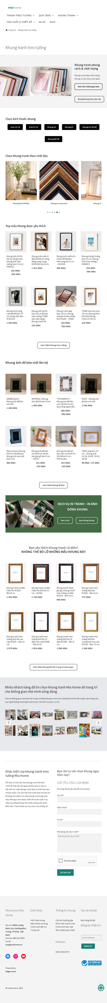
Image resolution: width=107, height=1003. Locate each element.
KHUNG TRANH (66, 15)
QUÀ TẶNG (45, 15)
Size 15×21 (33, 127)
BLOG (42, 22)
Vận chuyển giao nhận (65, 930)
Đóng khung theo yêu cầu (89, 99)
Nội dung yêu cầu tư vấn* (68, 831)
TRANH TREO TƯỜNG (19, 15)
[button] (47, 212)
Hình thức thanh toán (65, 923)
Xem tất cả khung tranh (88, 86)
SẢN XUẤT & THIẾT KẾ (19, 22)
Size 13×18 (15, 127)
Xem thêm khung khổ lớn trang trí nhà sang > (53, 667)
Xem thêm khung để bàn (54, 485)
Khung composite (25, 203)
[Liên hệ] (101, 987)
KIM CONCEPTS (62, 952)
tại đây (56, 702)
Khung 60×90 (53, 139)
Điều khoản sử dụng (39, 923)
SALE (52, 22)
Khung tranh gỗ (67, 203)
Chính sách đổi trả (39, 926)
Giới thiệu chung (38, 920)
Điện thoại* (62, 807)
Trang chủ (12, 30)
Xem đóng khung (86, 520)
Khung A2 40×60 (89, 127)
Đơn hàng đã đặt (88, 920)
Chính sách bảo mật (64, 926)
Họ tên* (60, 795)
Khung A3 (69, 127)
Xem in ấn (65, 520)
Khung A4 (51, 127)
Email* (60, 819)
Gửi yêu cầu (65, 872)
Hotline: (14, 938)
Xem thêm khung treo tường (54, 345)
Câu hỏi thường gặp (64, 920)
